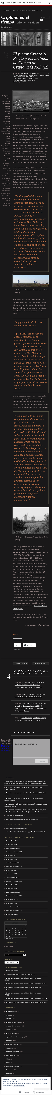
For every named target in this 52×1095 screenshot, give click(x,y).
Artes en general (19, 75)
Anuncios (9, 1015)
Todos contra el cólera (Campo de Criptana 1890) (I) (21, 974)
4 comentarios (44, 74)
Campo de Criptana (31, 75)
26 (19, 934)
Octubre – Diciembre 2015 (14, 896)
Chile (4, 121)
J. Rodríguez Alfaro (6, 166)
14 (25, 930)
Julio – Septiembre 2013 (13, 863)
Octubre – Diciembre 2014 (14, 881)
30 (9, 936)
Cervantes (7, 118)
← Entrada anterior (20, 664)
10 (12, 930)
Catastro (7, 116)
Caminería (9, 1040)
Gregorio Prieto (5, 146)
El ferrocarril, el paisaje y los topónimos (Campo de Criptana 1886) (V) (26, 983)
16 (9, 932)
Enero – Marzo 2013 (12, 855)
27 (22, 934)
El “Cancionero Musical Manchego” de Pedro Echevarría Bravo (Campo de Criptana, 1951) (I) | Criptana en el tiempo (30, 685)
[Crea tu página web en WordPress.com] (26, 2)
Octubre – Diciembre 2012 (14, 852)
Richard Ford (6, 205)
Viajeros (23, 82)
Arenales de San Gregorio (14, 1026)
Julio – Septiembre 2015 (13, 892)
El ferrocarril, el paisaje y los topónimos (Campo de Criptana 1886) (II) (26, 998)
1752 (8, 98)
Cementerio (9, 1048)
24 (12, 934)
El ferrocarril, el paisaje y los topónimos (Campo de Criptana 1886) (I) (26, 1002)
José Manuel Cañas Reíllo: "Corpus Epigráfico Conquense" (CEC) (25, 832)
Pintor (3, 190)
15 (6, 932)
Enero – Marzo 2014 (12, 870)
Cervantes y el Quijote (20, 77)
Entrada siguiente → (40, 664)
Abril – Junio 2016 (11, 903)
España (8, 141)
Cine (7, 1059)
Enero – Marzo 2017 (12, 914)
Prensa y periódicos (28, 80)
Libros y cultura (27, 78)
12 (19, 930)
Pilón (8, 188)
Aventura (7, 106)
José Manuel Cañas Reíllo (28, 73)
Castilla (8, 113)
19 (19, 932)
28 (25, 934)
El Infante (6, 133)
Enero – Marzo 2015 (12, 885)
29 (6, 936)
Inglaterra (6, 163)
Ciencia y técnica (11, 1055)
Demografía (9, 1070)
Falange (7, 143)
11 (15, 930)
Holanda (7, 161)
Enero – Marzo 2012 (12, 841)
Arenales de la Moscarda (13, 1022)
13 (22, 930)
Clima (8, 1062)
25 (16, 934)
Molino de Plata (5, 183)
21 (25, 932)
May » (11, 938)
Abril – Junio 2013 (11, 859)
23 (9, 934)
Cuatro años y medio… (13, 970)
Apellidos (8, 1018)
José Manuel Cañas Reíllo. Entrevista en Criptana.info (22, 819)
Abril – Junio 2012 (11, 844)
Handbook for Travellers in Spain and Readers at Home (6, 153)
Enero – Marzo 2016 (12, 899)
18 (16, 932)
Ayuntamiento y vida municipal (15, 1037)
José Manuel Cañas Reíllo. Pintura (16, 828)
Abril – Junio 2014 (11, 874)
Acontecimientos (11, 1011)
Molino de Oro (6, 181)
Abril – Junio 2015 (11, 888)
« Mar (6, 938)
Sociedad (16, 82)
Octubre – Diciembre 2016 (14, 910)
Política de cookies (19, 1086)
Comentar (41, 761)
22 (6, 934)
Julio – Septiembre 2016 (13, 907)
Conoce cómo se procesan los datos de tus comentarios (6, 747)
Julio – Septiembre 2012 (13, 848)
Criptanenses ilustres (12, 1066)
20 (22, 932)
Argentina (7, 103)
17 (12, 932)
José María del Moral (7, 171)
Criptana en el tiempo (15, 19)
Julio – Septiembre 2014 (13, 877)
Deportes (9, 1073)
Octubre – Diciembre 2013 (14, 866)
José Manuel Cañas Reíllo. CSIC (16, 815)
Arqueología (9, 1029)
